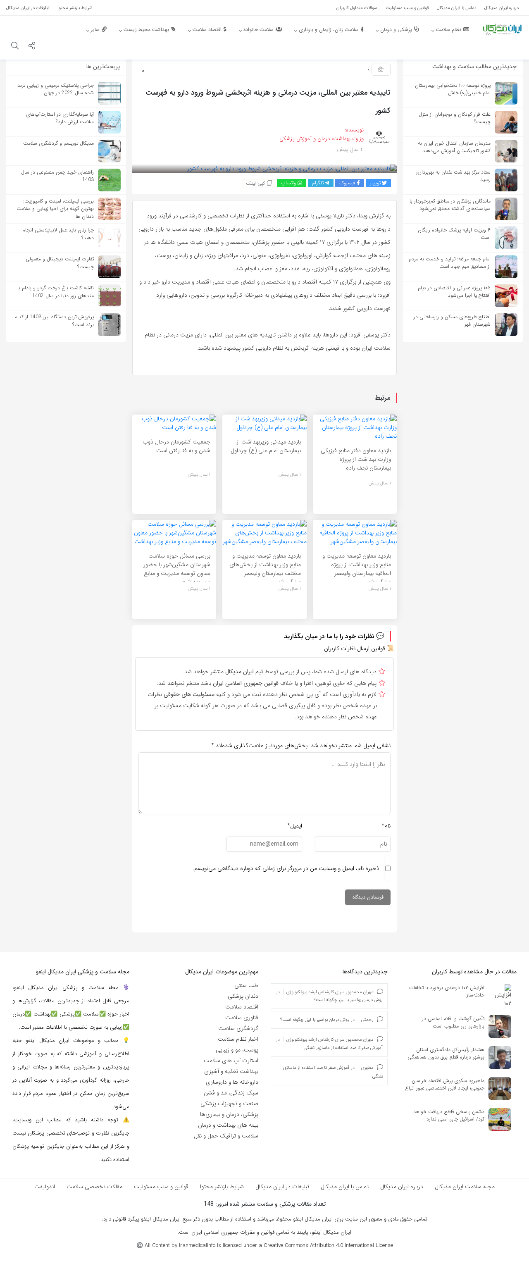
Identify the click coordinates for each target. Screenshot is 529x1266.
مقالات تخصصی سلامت (94, 1186)
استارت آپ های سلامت (231, 1060)
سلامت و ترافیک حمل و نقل (226, 1135)
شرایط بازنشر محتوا (222, 1186)
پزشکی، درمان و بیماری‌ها (229, 1114)
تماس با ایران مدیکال (345, 1186)
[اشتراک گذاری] (31, 46)
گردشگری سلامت (238, 1028)
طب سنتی (246, 985)
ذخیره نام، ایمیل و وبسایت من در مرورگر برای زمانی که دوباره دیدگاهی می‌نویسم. (286, 868)
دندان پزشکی (243, 996)
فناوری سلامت (241, 1017)
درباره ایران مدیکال (401, 1186)
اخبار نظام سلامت (238, 1039)
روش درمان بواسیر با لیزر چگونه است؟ (348, 1000)
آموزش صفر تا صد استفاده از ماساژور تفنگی (343, 1047)
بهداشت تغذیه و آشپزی (231, 1071)
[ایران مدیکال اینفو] (502, 28)
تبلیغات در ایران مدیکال (282, 1186)
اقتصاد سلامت (241, 1006)
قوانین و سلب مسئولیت (161, 1186)
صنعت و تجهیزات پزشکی (229, 1103)
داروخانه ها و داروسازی (232, 1082)
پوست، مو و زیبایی (237, 1049)
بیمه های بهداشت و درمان (228, 1125)
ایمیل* (294, 825)
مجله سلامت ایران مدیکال (465, 1186)
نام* (386, 825)
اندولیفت (44, 1186)
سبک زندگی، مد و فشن (231, 1092)
